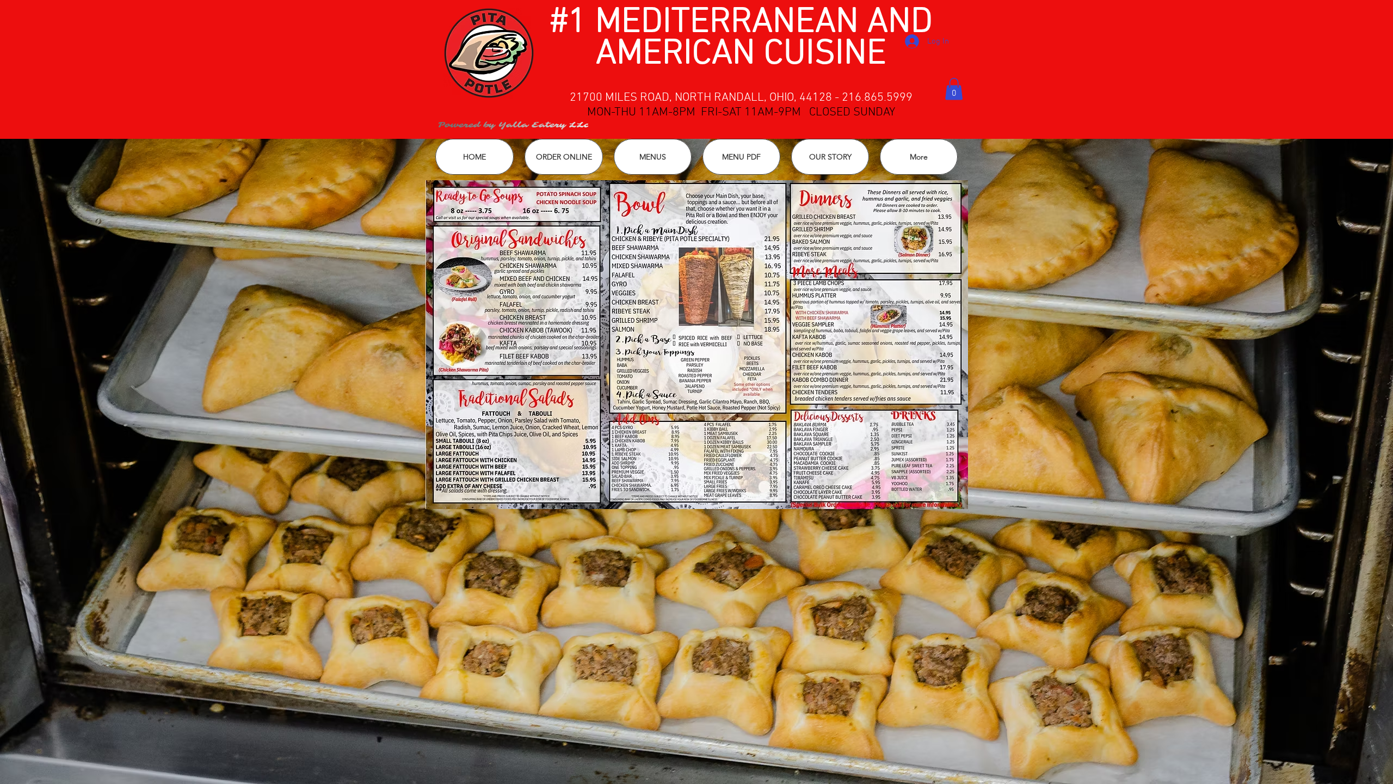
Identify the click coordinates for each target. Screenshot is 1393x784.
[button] (954, 89)
